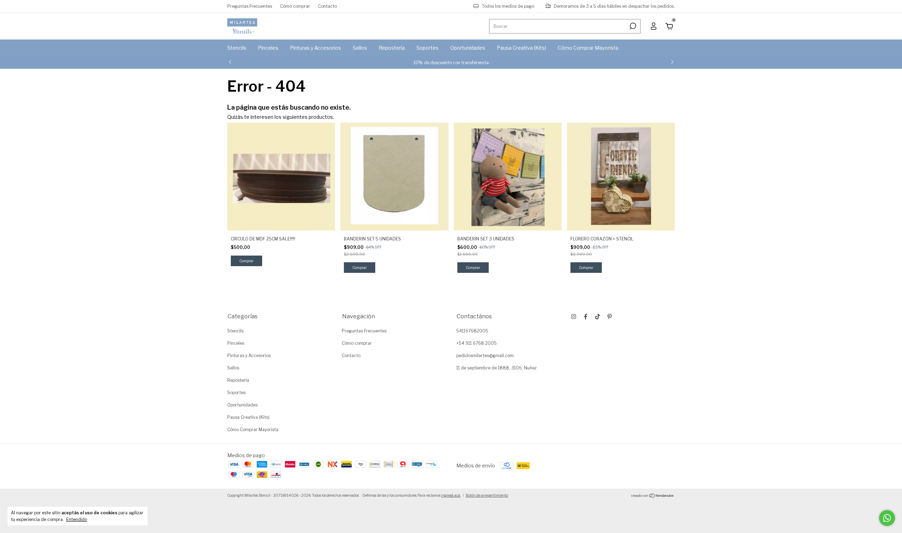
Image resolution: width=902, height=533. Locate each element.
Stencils (236, 48)
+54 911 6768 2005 (476, 343)
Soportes (427, 48)
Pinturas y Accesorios (315, 48)
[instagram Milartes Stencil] (573, 316)
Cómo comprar (295, 6)
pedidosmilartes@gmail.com (485, 355)
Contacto (327, 6)
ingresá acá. (451, 495)
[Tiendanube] (653, 496)
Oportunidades (467, 48)
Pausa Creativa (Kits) (521, 48)
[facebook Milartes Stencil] (585, 316)
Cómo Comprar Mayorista (588, 48)
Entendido (76, 519)
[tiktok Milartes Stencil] (597, 316)
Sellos (360, 48)
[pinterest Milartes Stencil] (609, 316)
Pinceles (268, 48)
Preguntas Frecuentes (249, 6)
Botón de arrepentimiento (487, 495)
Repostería (392, 48)
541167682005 (472, 330)
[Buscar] (632, 26)
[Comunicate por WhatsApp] (887, 518)
